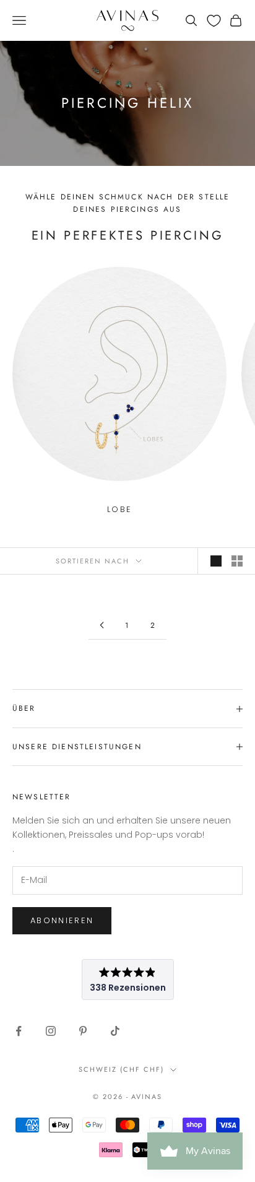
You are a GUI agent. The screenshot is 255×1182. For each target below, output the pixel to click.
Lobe (119, 509)
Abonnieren (61, 920)
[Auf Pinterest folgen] (83, 1031)
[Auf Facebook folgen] (18, 1031)
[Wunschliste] (213, 20)
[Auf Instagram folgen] (51, 1031)
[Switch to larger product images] (216, 561)
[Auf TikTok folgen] (115, 1031)
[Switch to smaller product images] (237, 561)
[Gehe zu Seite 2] (102, 625)
